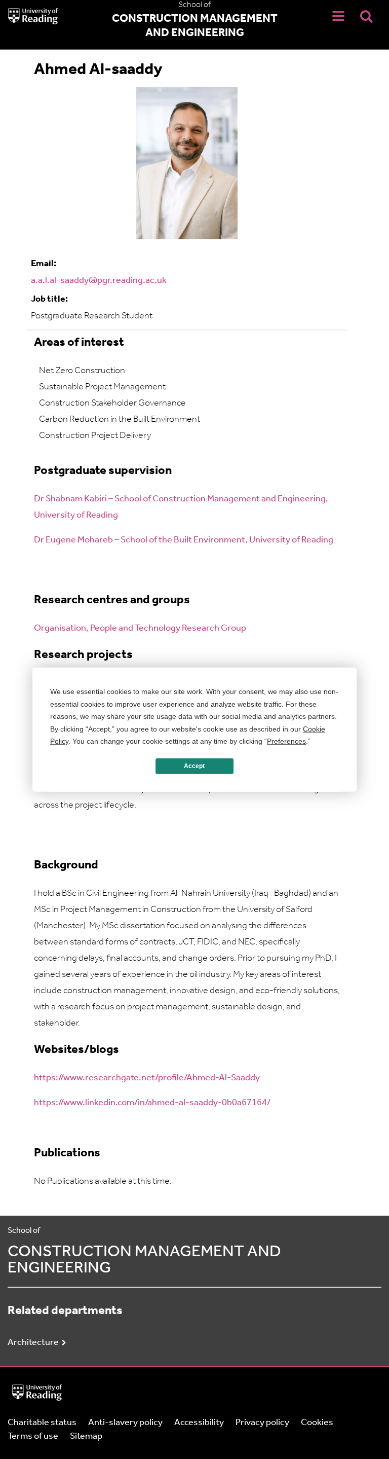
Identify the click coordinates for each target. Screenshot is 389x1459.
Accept (194, 766)
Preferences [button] (286, 741)
